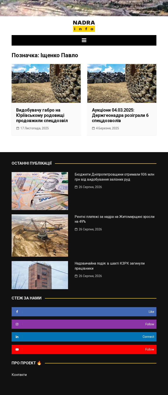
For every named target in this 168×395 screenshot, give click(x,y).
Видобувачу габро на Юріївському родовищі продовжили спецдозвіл (42, 115)
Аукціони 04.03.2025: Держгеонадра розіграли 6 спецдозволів (120, 115)
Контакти (19, 375)
